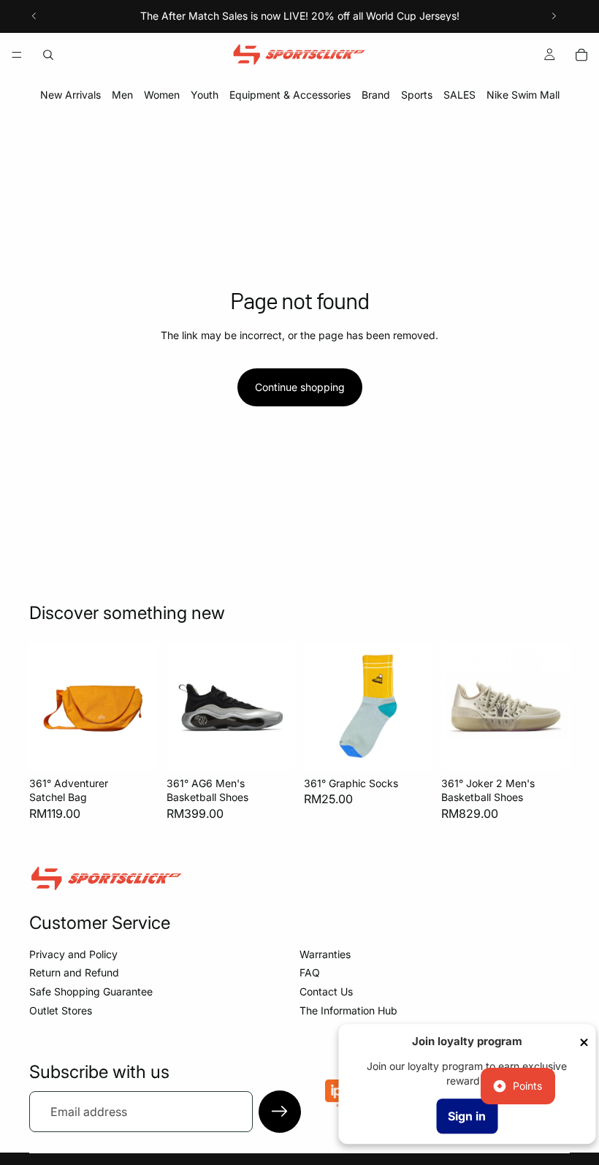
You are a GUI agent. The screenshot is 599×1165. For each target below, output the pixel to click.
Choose (285, 747)
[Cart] (581, 55)
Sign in (467, 1116)
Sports (416, 94)
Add (147, 747)
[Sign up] (280, 1111)
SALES (459, 94)
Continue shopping (300, 387)
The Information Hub (348, 1010)
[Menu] (17, 55)
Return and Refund (74, 972)
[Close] (583, 1042)
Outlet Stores (60, 1010)
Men (122, 94)
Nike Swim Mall (523, 94)
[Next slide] (554, 16)
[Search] (48, 55)
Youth (204, 94)
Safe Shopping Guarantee (91, 991)
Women (162, 94)
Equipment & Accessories (290, 94)
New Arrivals (70, 94)
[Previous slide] (34, 16)
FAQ (310, 972)
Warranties (325, 954)
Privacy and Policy (73, 954)
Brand (376, 94)
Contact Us (326, 991)
